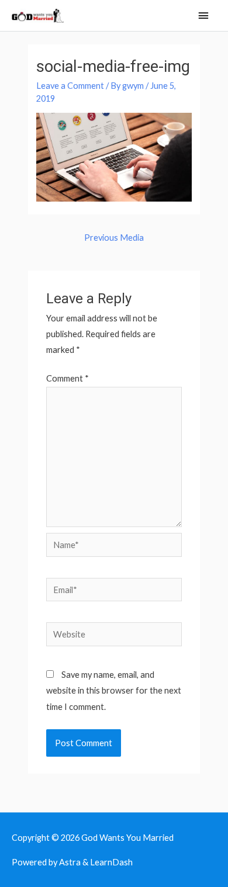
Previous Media (114, 237)
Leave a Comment (70, 86)
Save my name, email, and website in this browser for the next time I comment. (113, 690)
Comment (67, 378)
